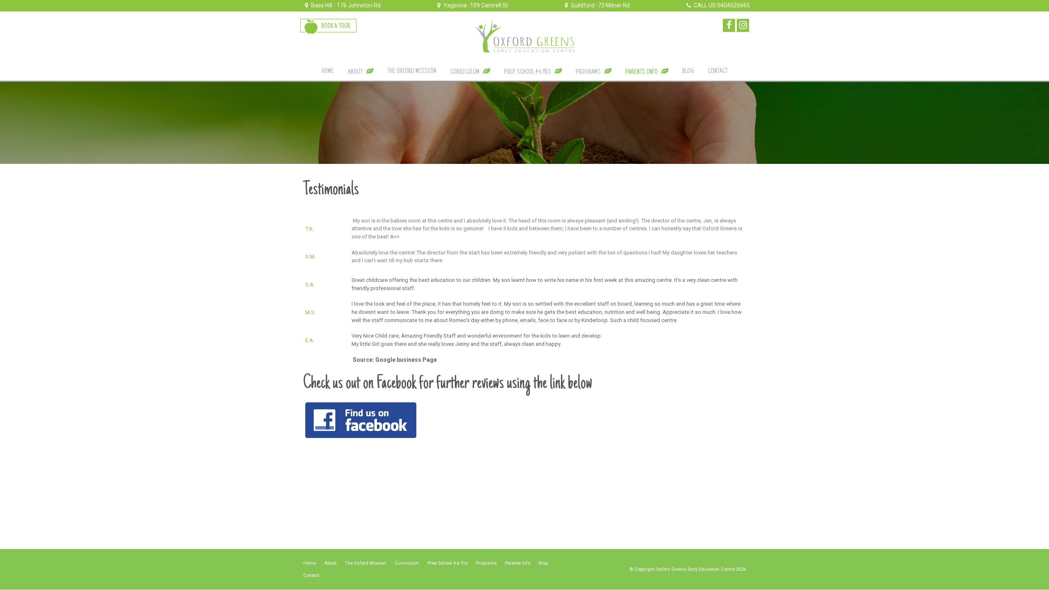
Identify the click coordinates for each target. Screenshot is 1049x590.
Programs (486, 563)
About (330, 563)
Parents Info (517, 563)
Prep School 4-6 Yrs (447, 563)
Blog (543, 563)
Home (309, 563)
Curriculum (407, 563)
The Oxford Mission (365, 563)
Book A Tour (335, 26)
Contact (311, 575)
